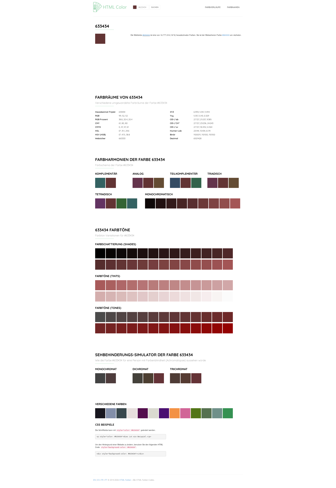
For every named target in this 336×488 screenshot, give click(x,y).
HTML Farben (125, 480)
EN (94, 480)
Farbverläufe (212, 7)
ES (98, 480)
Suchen (154, 7)
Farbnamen (233, 7)
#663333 (226, 35)
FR (102, 480)
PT (106, 480)
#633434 (146, 35)
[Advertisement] (168, 68)
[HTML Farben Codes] (110, 3)
